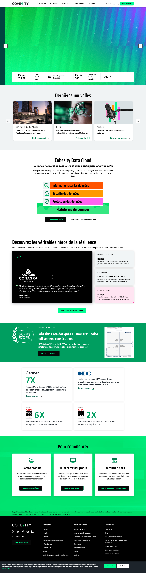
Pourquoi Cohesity (79, 529)
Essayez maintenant (72, 488)
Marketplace (77, 544)
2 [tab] (73, 144)
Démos (75, 551)
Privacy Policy (6, 569)
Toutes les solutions (110, 546)
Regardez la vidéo (55, 219)
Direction (45, 533)
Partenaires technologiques (82, 533)
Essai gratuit (126, 4)
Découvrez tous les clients (72, 310)
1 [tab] (70, 144)
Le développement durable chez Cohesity (56, 555)
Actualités (46, 537)
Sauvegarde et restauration (113, 537)
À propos (45, 529)
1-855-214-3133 (18, 536)
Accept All (110, 566)
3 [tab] (76, 144)
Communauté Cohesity (111, 554)
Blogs (106, 533)
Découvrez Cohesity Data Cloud (83, 219)
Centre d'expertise (79, 548)
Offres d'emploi (47, 544)
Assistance (108, 529)
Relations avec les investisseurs (53, 540)
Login (107, 4)
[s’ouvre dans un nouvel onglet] (13, 531)
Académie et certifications (81, 540)
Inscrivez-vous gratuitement (27, 63)
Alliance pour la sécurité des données (85, 537)
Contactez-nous (21, 542)
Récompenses (47, 548)
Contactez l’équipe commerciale (113, 488)
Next (140, 46)
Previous (5, 46)
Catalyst (76, 555)
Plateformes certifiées (111, 550)
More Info (122, 566)
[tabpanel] (73, 46)
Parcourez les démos (31, 488)
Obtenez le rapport (48, 353)
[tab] (114, 259)
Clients (45, 551)
